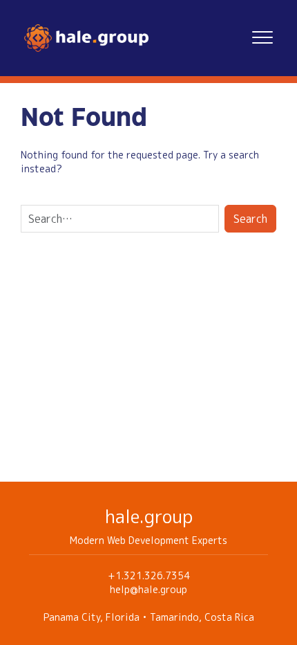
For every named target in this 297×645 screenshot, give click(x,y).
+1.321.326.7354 (149, 575)
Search (250, 218)
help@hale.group (148, 589)
